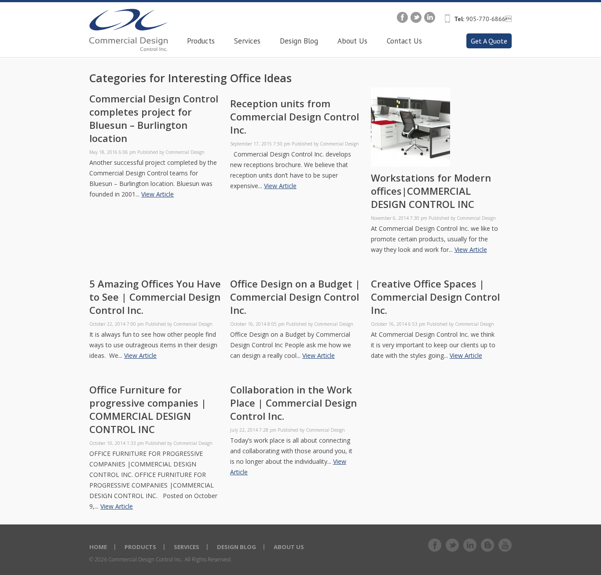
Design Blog (236, 547)
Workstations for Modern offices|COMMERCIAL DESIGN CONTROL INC (431, 191)
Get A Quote (489, 40)
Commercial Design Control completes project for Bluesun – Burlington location (153, 118)
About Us (289, 547)
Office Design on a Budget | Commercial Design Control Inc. (295, 297)
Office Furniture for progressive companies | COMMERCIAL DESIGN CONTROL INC (147, 409)
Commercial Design (185, 152)
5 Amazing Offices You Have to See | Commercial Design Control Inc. (155, 297)
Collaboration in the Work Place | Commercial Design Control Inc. (293, 402)
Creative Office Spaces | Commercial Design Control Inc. (435, 297)
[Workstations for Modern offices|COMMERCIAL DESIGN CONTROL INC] (410, 164)
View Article (157, 194)
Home (98, 547)
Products (140, 547)
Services (186, 547)
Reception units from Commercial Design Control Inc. (294, 116)
